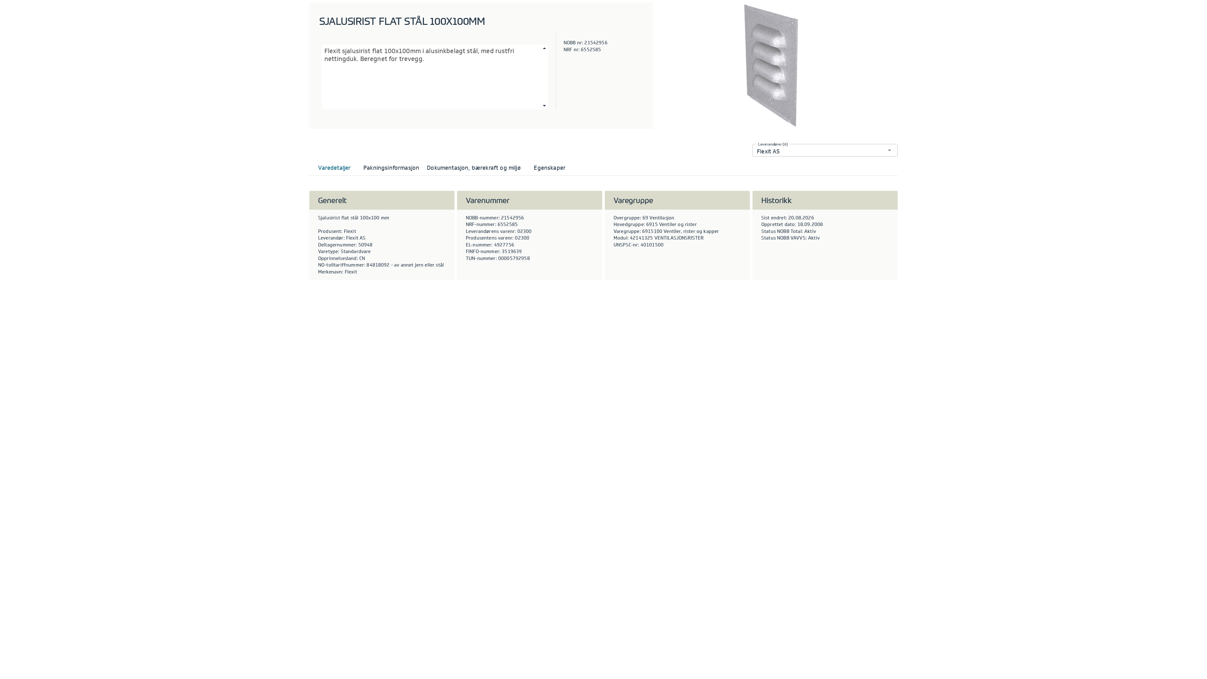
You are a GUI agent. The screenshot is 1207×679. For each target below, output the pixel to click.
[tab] (334, 167)
